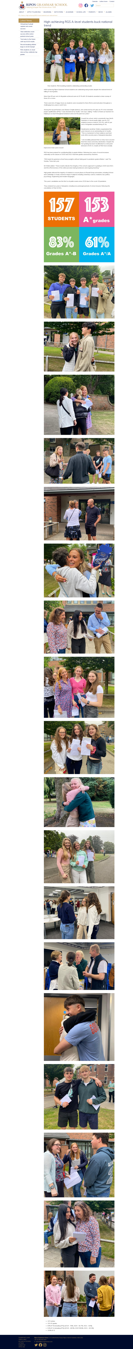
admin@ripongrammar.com (44, 1341)
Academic (70, 12)
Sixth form (58, 12)
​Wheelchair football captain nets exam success (26, 26)
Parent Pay (22, 1345)
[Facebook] (86, 8)
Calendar (95, 1)
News (100, 12)
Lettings (21, 1343)
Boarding (47, 12)
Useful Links (22, 1339)
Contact (111, 1)
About (21, 12)
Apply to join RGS (34, 12)
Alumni (108, 12)
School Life (81, 12)
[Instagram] (80, 8)
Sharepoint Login (24, 1337)
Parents (92, 12)
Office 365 (22, 1347)
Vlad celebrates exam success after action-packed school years (27, 34)
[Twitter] (92, 8)
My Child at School (25, 1341)
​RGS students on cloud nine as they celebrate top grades (28, 52)
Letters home (103, 1)
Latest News (26, 20)
